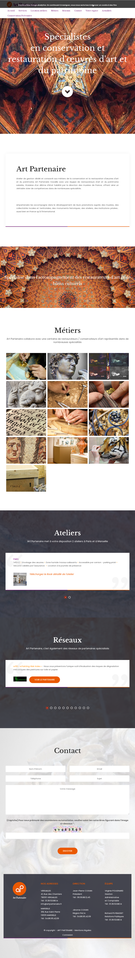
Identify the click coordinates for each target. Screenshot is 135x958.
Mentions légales (83, 930)
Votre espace (92, 10)
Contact (78, 10)
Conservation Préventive (20, 15)
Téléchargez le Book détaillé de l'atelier (51, 574)
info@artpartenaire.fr (51, 904)
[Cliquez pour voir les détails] (26, 366)
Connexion (67, 934)
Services (23, 10)
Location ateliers (39, 10)
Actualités (106, 10)
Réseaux (66, 10)
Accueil (11, 10)
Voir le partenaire (45, 679)
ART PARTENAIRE (65, 930)
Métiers (54, 10)
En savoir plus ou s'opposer (77, 8)
